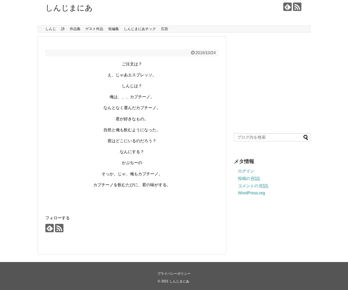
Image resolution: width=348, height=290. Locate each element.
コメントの (253, 186)
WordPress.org (251, 193)
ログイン (246, 171)
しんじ (50, 29)
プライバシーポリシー (174, 274)
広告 (164, 29)
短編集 (113, 29)
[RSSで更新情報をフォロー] (297, 7)
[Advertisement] (271, 85)
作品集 (75, 29)
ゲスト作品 (94, 29)
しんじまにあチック (140, 29)
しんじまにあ (69, 8)
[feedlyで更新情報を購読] (287, 7)
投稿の (249, 178)
